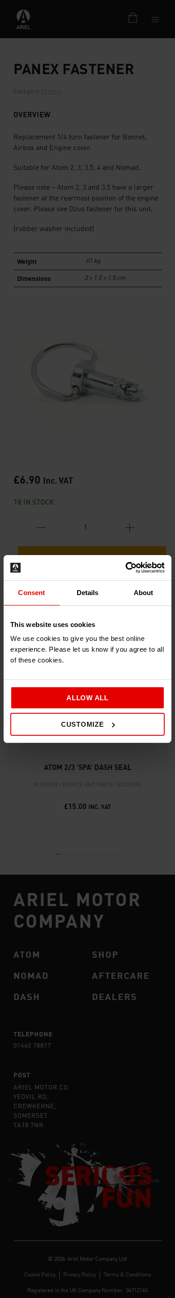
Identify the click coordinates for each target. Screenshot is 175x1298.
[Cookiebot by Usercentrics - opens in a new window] (126, 567)
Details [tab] (88, 592)
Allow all (87, 698)
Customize (82, 724)
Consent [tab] (31, 592)
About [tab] (143, 592)
